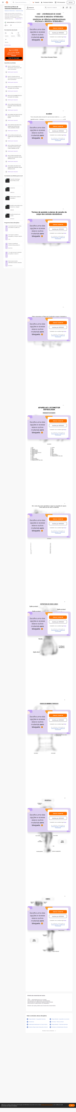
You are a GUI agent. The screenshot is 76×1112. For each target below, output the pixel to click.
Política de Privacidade (60, 41)
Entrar (71, 2)
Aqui (65, 37)
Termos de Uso (55, 41)
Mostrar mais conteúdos (48, 1030)
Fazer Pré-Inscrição (13, 58)
